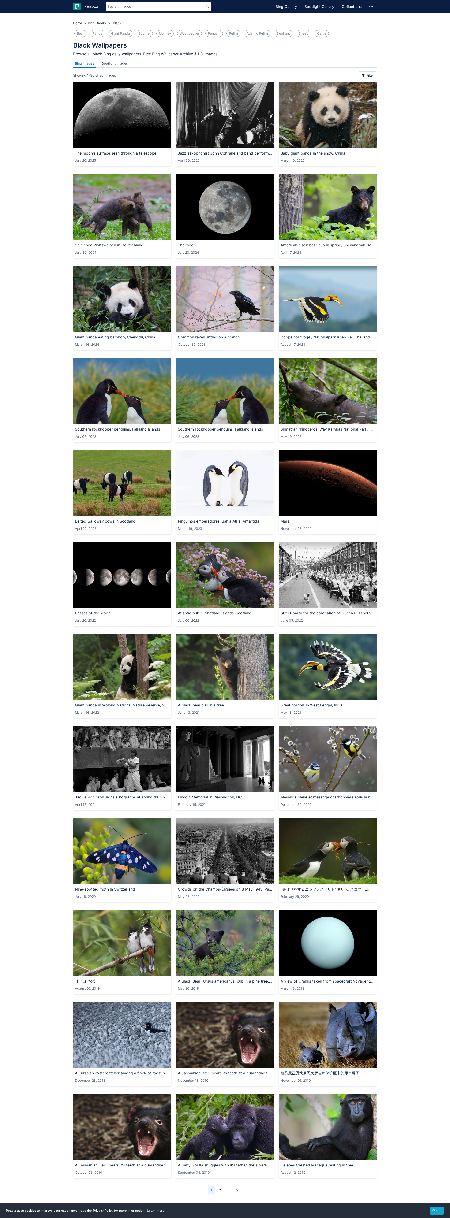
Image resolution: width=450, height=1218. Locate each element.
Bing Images (84, 63)
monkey (165, 33)
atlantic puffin (257, 33)
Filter (369, 75)
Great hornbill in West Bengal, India (311, 705)
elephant (283, 33)
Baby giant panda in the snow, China (313, 153)
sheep (303, 33)
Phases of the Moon (92, 613)
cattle (321, 33)
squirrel (144, 33)
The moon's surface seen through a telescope (115, 153)
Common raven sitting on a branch (209, 337)
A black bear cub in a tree (201, 705)
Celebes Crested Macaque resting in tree (317, 1165)
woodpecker (189, 33)
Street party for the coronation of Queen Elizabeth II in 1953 (328, 613)
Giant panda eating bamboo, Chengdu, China (115, 337)
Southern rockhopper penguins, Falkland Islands (117, 429)
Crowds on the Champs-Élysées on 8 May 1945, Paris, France (225, 889)
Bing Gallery (286, 6)
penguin (214, 33)
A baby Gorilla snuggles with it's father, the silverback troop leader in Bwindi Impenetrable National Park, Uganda (225, 1165)
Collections (352, 6)
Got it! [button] (436, 1210)
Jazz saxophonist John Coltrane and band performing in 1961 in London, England (225, 153)
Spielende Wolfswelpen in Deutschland (109, 245)
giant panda (120, 33)
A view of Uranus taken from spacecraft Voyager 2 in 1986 (328, 981)
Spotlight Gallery (319, 6)
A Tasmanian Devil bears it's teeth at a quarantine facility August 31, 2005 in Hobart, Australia (122, 1165)
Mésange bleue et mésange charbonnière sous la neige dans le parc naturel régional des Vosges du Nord (328, 797)
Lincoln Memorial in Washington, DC (210, 797)
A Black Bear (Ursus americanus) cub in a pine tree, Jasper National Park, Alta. (225, 981)
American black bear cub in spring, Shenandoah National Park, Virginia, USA (328, 245)
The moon (187, 245)
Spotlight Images (115, 63)
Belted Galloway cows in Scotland (105, 521)
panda (97, 33)
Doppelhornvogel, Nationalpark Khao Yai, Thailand (325, 337)
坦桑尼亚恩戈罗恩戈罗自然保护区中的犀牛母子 (320, 1073)
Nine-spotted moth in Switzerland (105, 889)
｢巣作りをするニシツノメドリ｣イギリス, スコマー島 (325, 889)
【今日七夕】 (86, 981)
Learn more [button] (155, 1210)
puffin (233, 33)
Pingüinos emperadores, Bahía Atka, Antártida (218, 521)
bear (80, 33)
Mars (285, 521)
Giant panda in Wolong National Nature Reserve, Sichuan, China (122, 705)
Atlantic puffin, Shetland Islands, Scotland (214, 613)
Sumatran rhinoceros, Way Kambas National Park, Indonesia (328, 429)
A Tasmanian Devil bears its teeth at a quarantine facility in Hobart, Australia (225, 1073)
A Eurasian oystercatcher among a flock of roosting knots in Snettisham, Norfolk (122, 1073)
